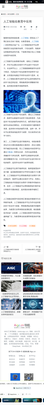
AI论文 (34, 339)
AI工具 (6, 232)
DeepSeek (16, 346)
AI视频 (29, 336)
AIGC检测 (18, 341)
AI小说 (34, 341)
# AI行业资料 (12, 226)
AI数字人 (7, 339)
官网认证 (22, 356)
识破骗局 (12, 365)
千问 (31, 344)
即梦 (36, 344)
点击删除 (8, 237)
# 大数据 (32, 226)
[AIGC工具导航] (22, 6)
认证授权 (22, 365)
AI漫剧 (11, 341)
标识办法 (12, 359)
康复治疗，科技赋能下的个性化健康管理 (32, 313)
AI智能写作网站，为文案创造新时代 (10, 277)
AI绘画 (23, 336)
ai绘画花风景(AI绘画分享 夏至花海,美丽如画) (32, 295)
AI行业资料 (11, 14)
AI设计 (14, 339)
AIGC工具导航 (34, 235)
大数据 (9, 152)
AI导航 (21, 344)
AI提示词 (27, 341)
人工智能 (24, 38)
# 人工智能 (23, 226)
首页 (4, 14)
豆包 (27, 344)
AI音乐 (27, 339)
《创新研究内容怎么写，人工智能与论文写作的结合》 (11, 295)
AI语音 (21, 339)
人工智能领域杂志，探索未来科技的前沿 (11, 313)
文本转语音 (13, 344)
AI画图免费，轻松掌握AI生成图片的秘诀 (32, 277)
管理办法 (12, 356)
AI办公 (35, 336)
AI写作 (16, 336)
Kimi (23, 346)
